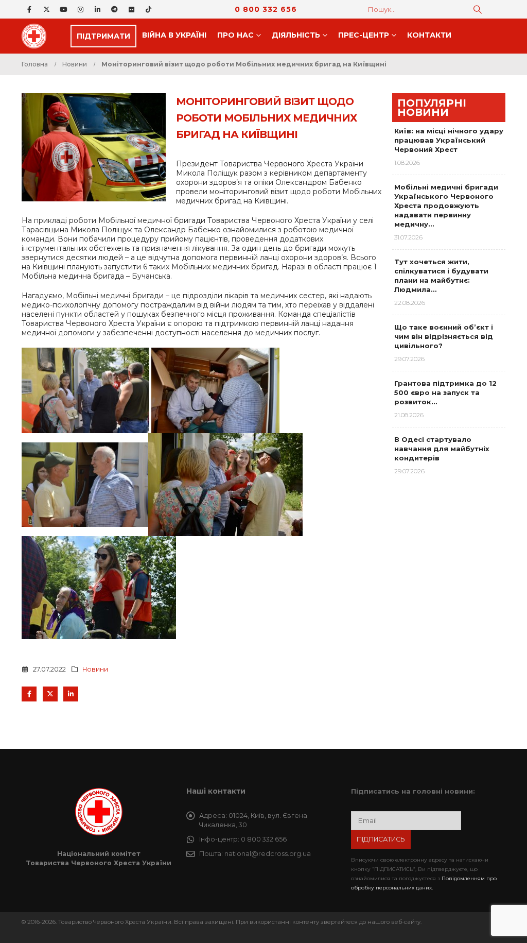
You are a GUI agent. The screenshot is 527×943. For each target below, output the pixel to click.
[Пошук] (477, 9)
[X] (46, 9)
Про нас (235, 35)
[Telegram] (114, 9)
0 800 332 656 (266, 9)
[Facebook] (29, 9)
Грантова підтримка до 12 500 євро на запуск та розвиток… (445, 392)
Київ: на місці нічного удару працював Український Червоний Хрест (448, 140)
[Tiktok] (148, 9)
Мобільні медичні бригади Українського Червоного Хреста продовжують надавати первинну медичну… (446, 205)
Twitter (50, 694)
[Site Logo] (37, 36)
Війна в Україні (174, 35)
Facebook (29, 694)
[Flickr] (131, 9)
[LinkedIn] (97, 9)
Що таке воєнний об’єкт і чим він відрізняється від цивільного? (443, 336)
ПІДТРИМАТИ (103, 36)
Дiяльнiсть (296, 35)
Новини (95, 669)
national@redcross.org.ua (267, 854)
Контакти (429, 35)
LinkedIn (70, 694)
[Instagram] (80, 9)
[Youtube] (63, 9)
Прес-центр (363, 35)
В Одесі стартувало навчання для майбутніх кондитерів (441, 448)
